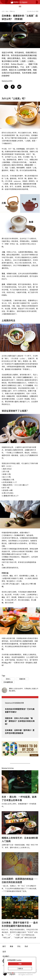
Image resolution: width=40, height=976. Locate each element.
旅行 (4, 946)
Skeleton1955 (7, 81)
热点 (26, 946)
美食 (11, 946)
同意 (20, 964)
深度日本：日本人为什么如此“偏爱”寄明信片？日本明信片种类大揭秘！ (19, 721)
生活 (4, 951)
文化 (19, 946)
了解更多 (20, 968)
